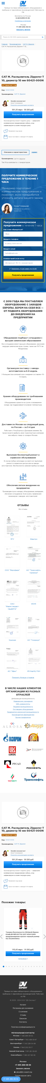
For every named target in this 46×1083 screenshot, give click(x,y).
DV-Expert (23, 3)
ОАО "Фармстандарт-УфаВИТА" (12, 606)
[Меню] (3, 3)
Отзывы (23, 1015)
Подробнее (22, 958)
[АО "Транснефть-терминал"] (33, 557)
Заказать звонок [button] (23, 29)
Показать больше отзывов (23, 677)
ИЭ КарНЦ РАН (33, 671)
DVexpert (23, 985)
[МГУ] (12, 526)
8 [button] (23, 966)
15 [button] (42, 966)
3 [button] (9, 966)
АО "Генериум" (33, 640)
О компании (23, 1011)
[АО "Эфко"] (12, 658)
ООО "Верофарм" (12, 570)
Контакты (23, 1022)
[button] (22, 105)
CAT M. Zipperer (20, 94)
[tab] (15, 152)
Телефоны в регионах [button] (23, 21)
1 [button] (3, 966)
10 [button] (28, 966)
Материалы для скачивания (23, 1008)
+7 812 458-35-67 (30, 1040)
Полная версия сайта (23, 1075)
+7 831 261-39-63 (30, 1051)
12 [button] (34, 966)
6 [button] (17, 966)
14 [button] (39, 966)
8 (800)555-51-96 (23, 18)
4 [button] (12, 966)
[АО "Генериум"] (33, 627)
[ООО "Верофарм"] (12, 557)
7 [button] (20, 966)
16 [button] (23, 969)
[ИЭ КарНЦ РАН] (33, 658)
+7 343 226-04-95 (29, 1043)
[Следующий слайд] (44, 936)
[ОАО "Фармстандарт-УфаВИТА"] (12, 591)
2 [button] (6, 966)
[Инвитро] (33, 526)
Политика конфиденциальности (23, 1027)
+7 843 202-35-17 (26, 1047)
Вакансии (23, 1018)
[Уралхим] (12, 627)
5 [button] (14, 966)
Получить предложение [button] (23, 114)
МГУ (12, 539)
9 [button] (25, 966)
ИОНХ (33, 604)
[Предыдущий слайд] (1, 936)
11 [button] (31, 966)
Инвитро (33, 539)
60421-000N (10, 90)
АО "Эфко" (12, 671)
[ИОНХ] (33, 591)
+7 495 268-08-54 (23, 27)
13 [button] (37, 966)
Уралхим (12, 640)
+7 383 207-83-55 (28, 1055)
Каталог (23, 1004)
